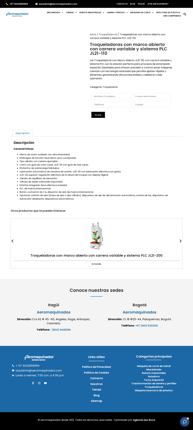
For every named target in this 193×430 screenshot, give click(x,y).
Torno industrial (154, 380)
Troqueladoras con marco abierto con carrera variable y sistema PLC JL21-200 (96, 255)
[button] (184, 14)
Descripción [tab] (23, 133)
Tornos (70, 12)
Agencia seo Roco (144, 420)
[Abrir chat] (184, 421)
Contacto (122, 4)
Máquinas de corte (140, 12)
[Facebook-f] (33, 383)
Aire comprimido (172, 16)
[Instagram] (39, 383)
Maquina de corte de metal (154, 366)
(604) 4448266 (61, 330)
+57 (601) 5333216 (146, 325)
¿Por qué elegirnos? (157, 4)
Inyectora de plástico (168, 12)
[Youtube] (45, 383)
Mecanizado (53, 12)
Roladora (154, 376)
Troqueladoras (108, 34)
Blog (132, 4)
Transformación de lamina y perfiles (153, 383)
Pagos (141, 4)
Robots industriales (90, 12)
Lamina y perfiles (116, 12)
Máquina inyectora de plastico (154, 390)
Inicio (93, 34)
